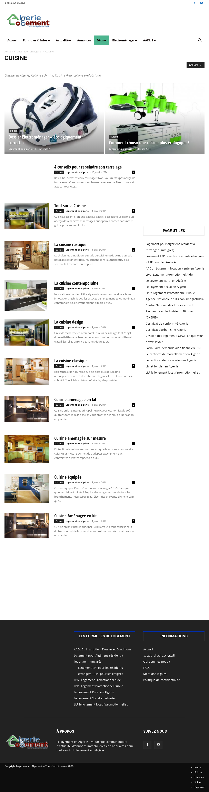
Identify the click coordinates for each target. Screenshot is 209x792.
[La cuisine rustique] (26, 255)
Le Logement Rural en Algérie (166, 281)
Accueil (12, 40)
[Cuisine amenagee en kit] (26, 409)
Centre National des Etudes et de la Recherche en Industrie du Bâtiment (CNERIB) (171, 311)
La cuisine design (68, 322)
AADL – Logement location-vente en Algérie (175, 268)
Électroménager (123, 40)
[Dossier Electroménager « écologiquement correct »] (54, 117)
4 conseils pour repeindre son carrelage (88, 167)
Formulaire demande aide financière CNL (174, 348)
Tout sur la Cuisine (70, 205)
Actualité (62, 40)
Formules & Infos (35, 40)
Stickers (83, 66)
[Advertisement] (69, 581)
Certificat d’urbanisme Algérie (166, 330)
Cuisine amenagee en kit (75, 399)
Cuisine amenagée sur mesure (80, 438)
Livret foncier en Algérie (162, 366)
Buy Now (200, 787)
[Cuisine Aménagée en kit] (26, 525)
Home (198, 767)
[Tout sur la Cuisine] (26, 216)
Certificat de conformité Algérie (167, 323)
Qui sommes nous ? (156, 661)
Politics (198, 772)
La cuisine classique (71, 360)
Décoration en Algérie (29, 51)
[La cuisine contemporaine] (25, 295)
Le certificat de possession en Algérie (171, 360)
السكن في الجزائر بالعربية (159, 655)
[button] (200, 41)
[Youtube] (201, 3)
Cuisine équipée (67, 477)
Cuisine (35, 66)
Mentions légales (155, 674)
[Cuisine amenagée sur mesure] (26, 449)
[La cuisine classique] (26, 371)
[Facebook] (195, 3)
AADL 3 (148, 40)
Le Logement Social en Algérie (166, 287)
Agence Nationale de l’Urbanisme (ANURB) (174, 299)
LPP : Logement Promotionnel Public (170, 293)
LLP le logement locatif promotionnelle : (173, 372)
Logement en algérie (20, 148)
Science (199, 782)
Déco (100, 40)
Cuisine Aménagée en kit (75, 515)
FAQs (146, 668)
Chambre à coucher (16, 66)
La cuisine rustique (70, 244)
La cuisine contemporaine (76, 283)
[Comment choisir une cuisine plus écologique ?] (155, 124)
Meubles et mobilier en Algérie (59, 66)
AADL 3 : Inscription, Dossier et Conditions (102, 649)
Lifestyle (199, 777)
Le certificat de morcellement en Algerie (173, 354)
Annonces (84, 40)
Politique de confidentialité (161, 680)
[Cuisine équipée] (26, 488)
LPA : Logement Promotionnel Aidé (169, 274)
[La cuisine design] (26, 332)
